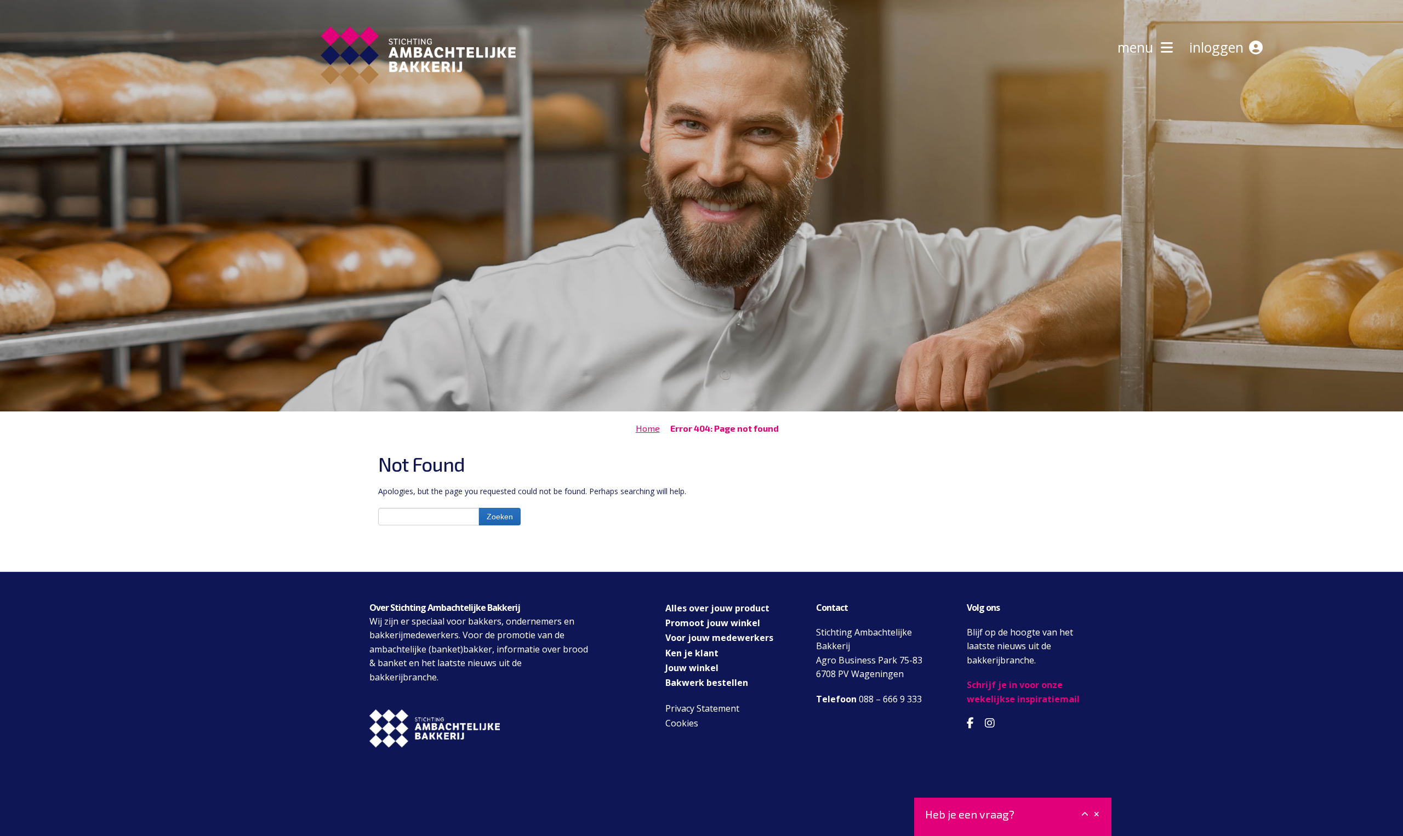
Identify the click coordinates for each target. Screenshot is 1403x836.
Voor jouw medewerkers (719, 638)
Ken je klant (691, 653)
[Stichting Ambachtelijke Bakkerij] (415, 103)
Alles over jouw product (717, 608)
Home (648, 428)
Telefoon (836, 699)
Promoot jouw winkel (712, 623)
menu (1139, 47)
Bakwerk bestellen (706, 683)
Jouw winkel (691, 668)
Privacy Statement (702, 708)
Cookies (681, 723)
